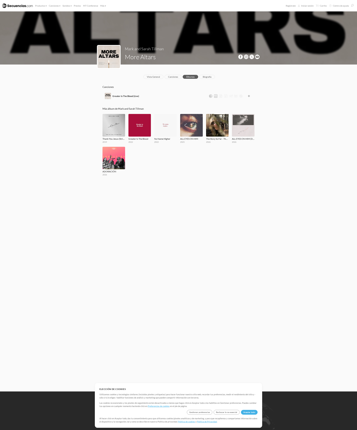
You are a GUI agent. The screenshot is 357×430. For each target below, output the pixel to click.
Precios (77, 5)
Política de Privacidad (207, 421)
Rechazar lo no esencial (226, 412)
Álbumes (190, 76)
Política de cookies (186, 421)
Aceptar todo (249, 412)
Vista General (153, 76)
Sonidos (66, 5)
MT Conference (90, 5)
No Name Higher (162, 138)
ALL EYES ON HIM (189, 138)
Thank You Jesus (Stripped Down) (113, 138)
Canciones (54, 5)
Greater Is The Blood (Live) (125, 96)
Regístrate (291, 5)
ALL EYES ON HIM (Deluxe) (243, 138)
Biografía (207, 76)
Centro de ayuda (341, 5)
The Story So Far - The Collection (217, 138)
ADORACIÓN (109, 171)
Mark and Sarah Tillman (144, 48)
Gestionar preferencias (199, 412)
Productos (40, 5)
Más (102, 5)
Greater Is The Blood (138, 138)
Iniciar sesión (307, 5)
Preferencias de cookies (159, 406)
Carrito (323, 5)
